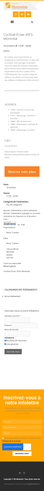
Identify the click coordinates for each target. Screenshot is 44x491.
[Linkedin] (22, 14)
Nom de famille (11, 329)
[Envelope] (28, 14)
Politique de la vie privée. (11, 441)
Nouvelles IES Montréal (16, 340)
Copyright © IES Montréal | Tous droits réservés (22, 479)
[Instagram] (16, 14)
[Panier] (32, 22)
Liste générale (12, 344)
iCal (23, 224)
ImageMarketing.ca (33, 484)
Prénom (8, 325)
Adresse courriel (13, 316)
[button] (12, 21)
